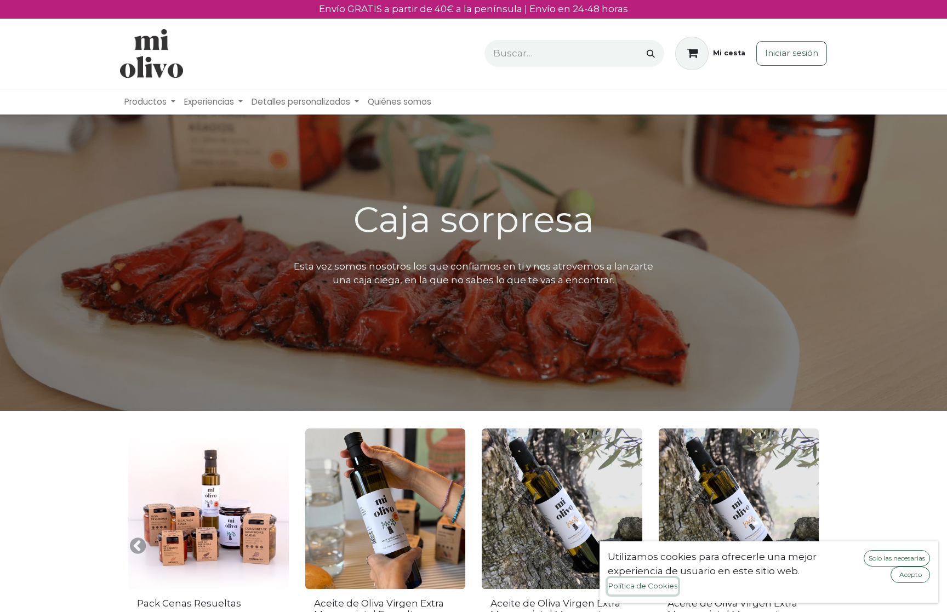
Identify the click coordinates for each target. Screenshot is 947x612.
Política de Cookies (642, 585)
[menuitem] (150, 102)
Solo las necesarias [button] (897, 558)
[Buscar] (650, 53)
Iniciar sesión (791, 53)
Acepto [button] (910, 574)
